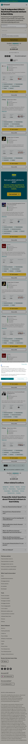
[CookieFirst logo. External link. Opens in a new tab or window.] (1, 365)
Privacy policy (24, 364)
